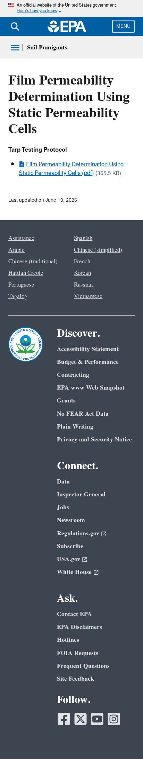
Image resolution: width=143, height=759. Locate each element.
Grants (66, 400)
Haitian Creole (25, 273)
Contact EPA (74, 614)
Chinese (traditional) (33, 261)
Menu (123, 26)
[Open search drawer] (15, 26)
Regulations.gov (78, 533)
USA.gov (68, 559)
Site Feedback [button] (75, 678)
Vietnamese (88, 296)
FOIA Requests (77, 653)
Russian (83, 285)
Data (63, 481)
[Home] (67, 26)
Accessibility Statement (88, 349)
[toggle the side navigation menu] (15, 47)
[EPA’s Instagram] (114, 719)
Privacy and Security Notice (94, 439)
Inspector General (81, 494)
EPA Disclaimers (79, 627)
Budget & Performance (88, 362)
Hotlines (68, 640)
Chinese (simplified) (98, 250)
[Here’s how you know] (71, 8)
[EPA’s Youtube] (97, 719)
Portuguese (21, 285)
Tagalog (17, 296)
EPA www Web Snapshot (91, 387)
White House (74, 572)
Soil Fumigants (47, 47)
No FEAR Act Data (83, 413)
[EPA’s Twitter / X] (80, 719)
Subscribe (70, 546)
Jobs (63, 507)
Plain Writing (75, 426)
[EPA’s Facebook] (64, 719)
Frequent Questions (83, 666)
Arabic (16, 250)
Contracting (73, 374)
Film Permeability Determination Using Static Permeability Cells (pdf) (71, 168)
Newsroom (71, 520)
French (82, 261)
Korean (82, 273)
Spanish (83, 238)
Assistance (21, 238)
